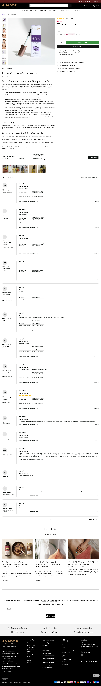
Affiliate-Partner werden (29, 660)
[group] (10, 156)
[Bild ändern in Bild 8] (4, 57)
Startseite (4, 14)
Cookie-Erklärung (66, 659)
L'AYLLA (62, 27)
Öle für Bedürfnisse (47, 653)
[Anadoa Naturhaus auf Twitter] (81, 2)
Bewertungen (30, 654)
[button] (78, 19)
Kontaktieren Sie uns (74, 68)
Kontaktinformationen (48, 667)
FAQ (44, 648)
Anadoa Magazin (47, 643)
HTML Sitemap (46, 665)
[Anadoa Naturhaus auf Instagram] (85, 2)
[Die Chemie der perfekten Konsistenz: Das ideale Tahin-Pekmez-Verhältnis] (17, 549)
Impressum (65, 645)
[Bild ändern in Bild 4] (4, 36)
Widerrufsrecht (66, 667)
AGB (63, 647)
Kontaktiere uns (66, 664)
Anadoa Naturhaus (16, 682)
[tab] (86, 178)
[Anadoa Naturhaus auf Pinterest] (83, 2)
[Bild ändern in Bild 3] (4, 30)
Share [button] (37, 201)
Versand (68, 58)
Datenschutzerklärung (68, 650)
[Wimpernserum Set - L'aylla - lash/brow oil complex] (31, 41)
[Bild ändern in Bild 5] (4, 41)
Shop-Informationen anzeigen (66, 54)
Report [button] (33, 201)
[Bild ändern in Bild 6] (4, 46)
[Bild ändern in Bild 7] (4, 52)
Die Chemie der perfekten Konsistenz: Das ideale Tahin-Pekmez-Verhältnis (15, 564)
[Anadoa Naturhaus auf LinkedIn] (91, 2)
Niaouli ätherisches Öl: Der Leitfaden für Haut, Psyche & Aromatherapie (47, 564)
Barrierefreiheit (66, 662)
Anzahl (59, 39)
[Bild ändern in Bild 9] (4, 62)
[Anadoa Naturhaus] (9, 6)
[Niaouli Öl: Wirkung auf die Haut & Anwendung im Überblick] (83, 549)
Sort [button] (4, 177)
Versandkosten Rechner (49, 662)
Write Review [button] (93, 157)
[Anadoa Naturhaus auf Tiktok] (87, 2)
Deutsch (96, 1)
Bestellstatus (46, 650)
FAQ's (75, 71)
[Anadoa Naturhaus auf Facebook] (79, 2)
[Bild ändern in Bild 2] (4, 25)
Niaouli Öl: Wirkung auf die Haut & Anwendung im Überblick (83, 563)
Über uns (29, 643)
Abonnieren (50, 616)
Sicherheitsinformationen (66, 71)
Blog (28, 656)
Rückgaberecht (66, 652)
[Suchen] (69, 5)
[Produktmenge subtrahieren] (58, 42)
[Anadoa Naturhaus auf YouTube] (89, 2)
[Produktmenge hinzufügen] (64, 42)
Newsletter (45, 645)
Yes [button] (31, 201)
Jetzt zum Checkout (78, 46)
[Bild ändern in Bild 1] (4, 20)
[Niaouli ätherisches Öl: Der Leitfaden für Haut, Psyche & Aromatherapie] (50, 549)
